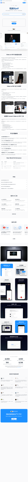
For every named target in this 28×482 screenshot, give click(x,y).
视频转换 (13, 5)
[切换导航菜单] (26, 2)
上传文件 (14, 23)
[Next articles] (26, 230)
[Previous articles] (1, 230)
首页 (11, 5)
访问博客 (14, 238)
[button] (14, 23)
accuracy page (19, 367)
